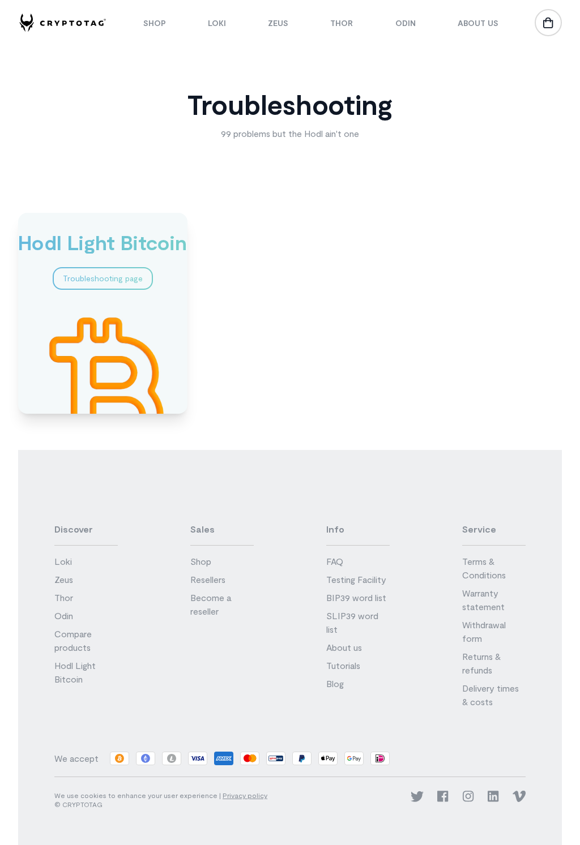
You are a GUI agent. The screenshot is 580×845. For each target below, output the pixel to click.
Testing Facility (356, 579)
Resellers (207, 579)
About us (478, 23)
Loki (217, 23)
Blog (335, 683)
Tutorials (343, 665)
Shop (154, 23)
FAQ (334, 561)
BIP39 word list (356, 597)
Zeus (278, 23)
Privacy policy (245, 795)
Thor (341, 23)
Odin (405, 23)
